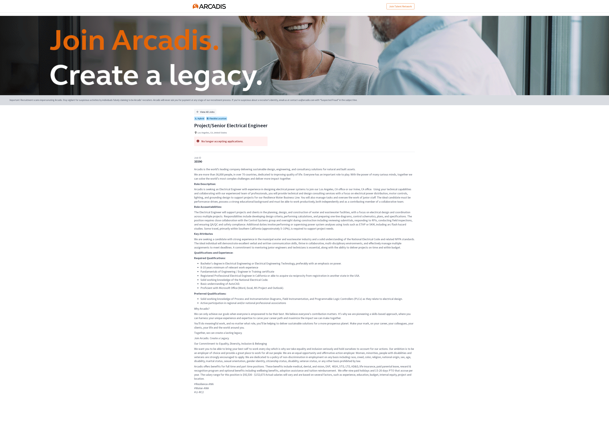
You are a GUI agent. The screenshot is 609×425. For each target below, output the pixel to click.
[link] (209, 6)
